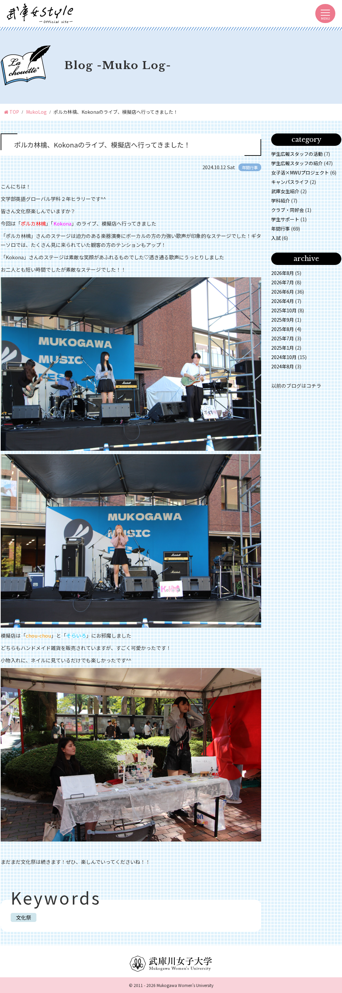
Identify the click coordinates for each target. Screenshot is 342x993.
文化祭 (23, 917)
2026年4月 (282, 301)
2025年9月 (282, 319)
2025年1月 (282, 347)
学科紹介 (280, 200)
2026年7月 (282, 282)
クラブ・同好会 (287, 210)
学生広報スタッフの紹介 (297, 163)
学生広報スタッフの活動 (297, 153)
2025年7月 (282, 338)
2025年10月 (284, 310)
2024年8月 (282, 366)
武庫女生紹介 (285, 191)
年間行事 (280, 228)
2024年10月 (284, 357)
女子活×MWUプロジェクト (300, 172)
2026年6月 (282, 291)
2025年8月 (282, 329)
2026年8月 (282, 273)
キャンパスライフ (290, 182)
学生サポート (285, 219)
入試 (276, 238)
